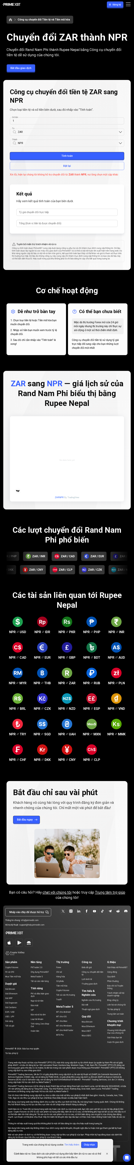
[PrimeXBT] (11, 4)
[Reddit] (118, 911)
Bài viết (85, 1005)
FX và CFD (9, 972)
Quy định (111, 976)
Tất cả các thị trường (65, 995)
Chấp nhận (89, 1144)
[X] (63, 911)
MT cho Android (63, 1012)
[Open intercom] (127, 1158)
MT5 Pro (60, 1035)
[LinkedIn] (79, 911)
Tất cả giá (9, 1026)
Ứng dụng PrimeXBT (40, 972)
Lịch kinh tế (87, 979)
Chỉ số (59, 972)
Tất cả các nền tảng (40, 981)
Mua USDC (86, 1035)
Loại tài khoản (37, 1019)
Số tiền (15, 117)
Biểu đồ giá (87, 967)
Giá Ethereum (11, 994)
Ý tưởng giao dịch (89, 984)
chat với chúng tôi (57, 892)
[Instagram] (71, 911)
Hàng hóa (60, 976)
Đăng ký (117, 4)
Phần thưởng (113, 981)
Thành (14, 139)
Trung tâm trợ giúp (110, 892)
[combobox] (68, 132)
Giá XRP (8, 998)
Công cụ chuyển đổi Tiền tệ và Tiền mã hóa (44, 19)
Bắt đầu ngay (25, 819)
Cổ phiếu (60, 981)
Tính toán (67, 155)
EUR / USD (10, 1012)
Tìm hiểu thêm (71, 1144)
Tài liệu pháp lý (113, 1009)
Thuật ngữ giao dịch (91, 1009)
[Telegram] (110, 911)
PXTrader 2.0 (36, 967)
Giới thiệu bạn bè (114, 1037)
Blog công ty (112, 1000)
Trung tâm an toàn (115, 1014)
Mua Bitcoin (87, 1022)
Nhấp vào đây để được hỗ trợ (26, 912)
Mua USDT (86, 1031)
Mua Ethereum (88, 1026)
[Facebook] (87, 911)
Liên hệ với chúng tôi (116, 1005)
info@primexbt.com (30, 920)
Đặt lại (67, 165)
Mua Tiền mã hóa (13, 976)
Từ (13, 128)
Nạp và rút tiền (37, 1001)
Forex (58, 967)
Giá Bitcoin (10, 989)
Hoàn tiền (35, 1031)
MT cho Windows (64, 1026)
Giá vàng (9, 1021)
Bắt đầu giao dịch (20, 68)
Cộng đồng (112, 972)
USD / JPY (9, 1016)
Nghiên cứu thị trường (91, 1000)
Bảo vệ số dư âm (38, 1014)
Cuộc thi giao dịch (115, 1042)
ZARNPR (59, 497)
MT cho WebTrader (64, 1030)
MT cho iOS (61, 1016)
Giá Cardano (10, 1007)
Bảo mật (34, 1005)
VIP (32, 1010)
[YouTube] (94, 911)
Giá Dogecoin (11, 1003)
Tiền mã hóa (61, 986)
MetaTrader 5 (37, 976)
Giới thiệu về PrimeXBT (117, 967)
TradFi (59, 999)
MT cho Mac (61, 1021)
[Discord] (126, 911)
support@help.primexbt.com (31, 925)
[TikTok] (102, 911)
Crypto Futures (11, 967)
